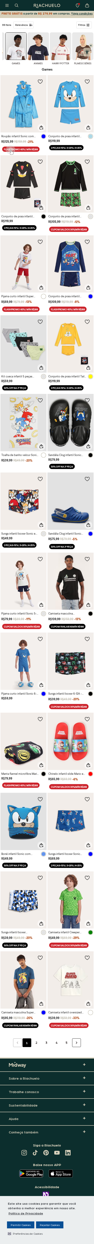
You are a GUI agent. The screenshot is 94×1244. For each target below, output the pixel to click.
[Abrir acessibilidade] (87, 52)
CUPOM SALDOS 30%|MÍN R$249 (69, 229)
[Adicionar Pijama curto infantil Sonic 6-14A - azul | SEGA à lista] (40, 639)
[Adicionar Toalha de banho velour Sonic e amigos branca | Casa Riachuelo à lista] (40, 400)
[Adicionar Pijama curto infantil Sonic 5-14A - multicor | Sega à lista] (40, 559)
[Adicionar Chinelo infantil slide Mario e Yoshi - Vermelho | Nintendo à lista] (87, 719)
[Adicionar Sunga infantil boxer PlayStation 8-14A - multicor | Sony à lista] (40, 878)
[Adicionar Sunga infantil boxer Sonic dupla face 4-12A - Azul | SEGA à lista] (87, 799)
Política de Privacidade (26, 1213)
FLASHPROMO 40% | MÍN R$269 (21, 149)
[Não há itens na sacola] (87, 5)
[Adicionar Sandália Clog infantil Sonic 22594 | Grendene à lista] (87, 400)
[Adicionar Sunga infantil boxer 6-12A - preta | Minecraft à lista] (87, 639)
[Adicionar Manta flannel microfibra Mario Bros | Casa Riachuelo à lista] (40, 719)
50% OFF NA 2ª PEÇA (15, 388)
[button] (25, 1233)
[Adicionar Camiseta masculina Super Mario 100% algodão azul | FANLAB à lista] (40, 957)
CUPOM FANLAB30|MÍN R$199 (67, 626)
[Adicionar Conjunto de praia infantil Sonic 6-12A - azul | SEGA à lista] (87, 242)
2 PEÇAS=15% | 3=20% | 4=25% (66, 147)
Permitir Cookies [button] (21, 1225)
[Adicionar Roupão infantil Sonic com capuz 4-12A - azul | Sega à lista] (40, 81)
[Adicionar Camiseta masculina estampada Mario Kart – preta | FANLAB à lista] (87, 559)
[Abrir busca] (16, 5)
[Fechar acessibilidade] (91, 45)
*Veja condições (82, 13)
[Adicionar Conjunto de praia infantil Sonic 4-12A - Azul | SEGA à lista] (87, 81)
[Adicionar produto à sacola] (41, 127)
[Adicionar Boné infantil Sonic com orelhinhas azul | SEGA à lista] (40, 799)
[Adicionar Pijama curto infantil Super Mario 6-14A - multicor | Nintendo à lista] (40, 242)
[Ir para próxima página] (76, 1042)
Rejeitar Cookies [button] (50, 1225)
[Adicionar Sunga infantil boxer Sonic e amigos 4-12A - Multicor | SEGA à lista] (40, 479)
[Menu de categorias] (7, 5)
